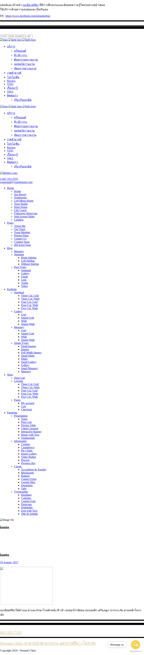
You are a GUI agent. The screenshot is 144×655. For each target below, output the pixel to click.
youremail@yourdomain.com (16, 182)
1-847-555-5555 (9, 178)
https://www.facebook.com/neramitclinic (28, 15)
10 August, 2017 (9, 562)
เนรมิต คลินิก (30, 5)
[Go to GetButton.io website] (135, 651)
